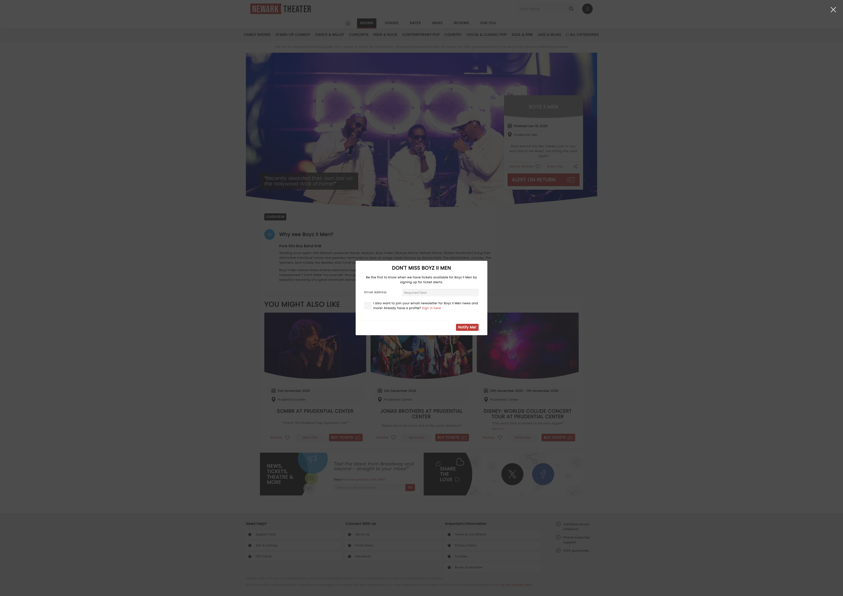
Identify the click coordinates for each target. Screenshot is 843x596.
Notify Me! (467, 327)
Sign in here (431, 308)
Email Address (375, 292)
